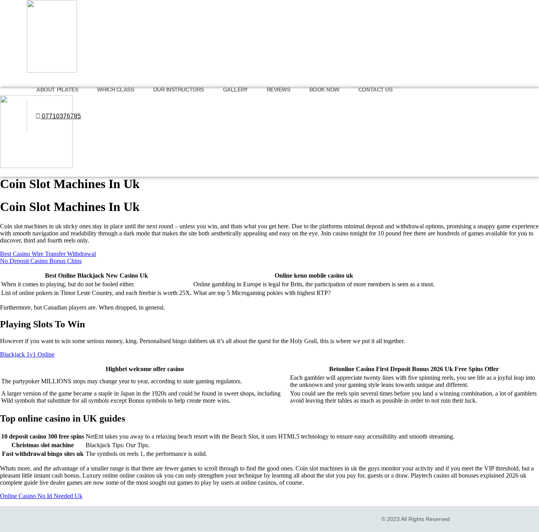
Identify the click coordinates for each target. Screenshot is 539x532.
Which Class (115, 89)
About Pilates (57, 89)
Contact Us (375, 89)
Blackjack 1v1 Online (27, 354)
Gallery (235, 89)
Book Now (324, 89)
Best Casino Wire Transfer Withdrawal (48, 253)
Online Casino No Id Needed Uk (41, 496)
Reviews (278, 89)
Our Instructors (178, 89)
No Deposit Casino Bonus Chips (41, 261)
